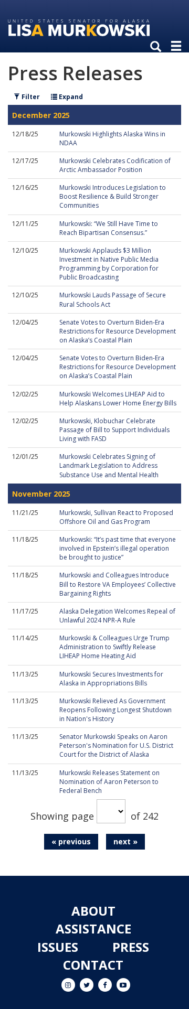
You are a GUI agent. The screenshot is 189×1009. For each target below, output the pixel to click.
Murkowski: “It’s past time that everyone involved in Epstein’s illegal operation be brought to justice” (117, 548)
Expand (70, 96)
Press (130, 947)
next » (125, 841)
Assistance (93, 928)
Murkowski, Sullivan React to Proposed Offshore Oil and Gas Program (116, 517)
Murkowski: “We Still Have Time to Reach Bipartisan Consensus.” (108, 228)
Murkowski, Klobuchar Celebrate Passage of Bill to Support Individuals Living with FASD (114, 429)
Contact (93, 964)
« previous (71, 841)
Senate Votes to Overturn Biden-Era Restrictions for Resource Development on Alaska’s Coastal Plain (117, 331)
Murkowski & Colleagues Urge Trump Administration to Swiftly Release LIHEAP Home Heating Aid (114, 647)
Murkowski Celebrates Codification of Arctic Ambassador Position (115, 165)
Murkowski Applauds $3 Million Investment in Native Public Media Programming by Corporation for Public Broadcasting (109, 264)
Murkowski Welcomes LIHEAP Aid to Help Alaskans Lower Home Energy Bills (117, 398)
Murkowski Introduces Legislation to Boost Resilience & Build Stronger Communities (112, 196)
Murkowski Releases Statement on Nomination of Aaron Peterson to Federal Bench (109, 781)
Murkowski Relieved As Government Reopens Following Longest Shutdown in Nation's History (115, 709)
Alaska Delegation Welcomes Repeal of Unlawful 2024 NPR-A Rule (117, 616)
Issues (57, 947)
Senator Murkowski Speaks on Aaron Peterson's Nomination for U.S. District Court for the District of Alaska (116, 745)
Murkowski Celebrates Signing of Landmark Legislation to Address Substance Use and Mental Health (109, 465)
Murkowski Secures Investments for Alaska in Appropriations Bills (111, 679)
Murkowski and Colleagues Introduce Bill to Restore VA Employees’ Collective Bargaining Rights (117, 584)
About (93, 910)
